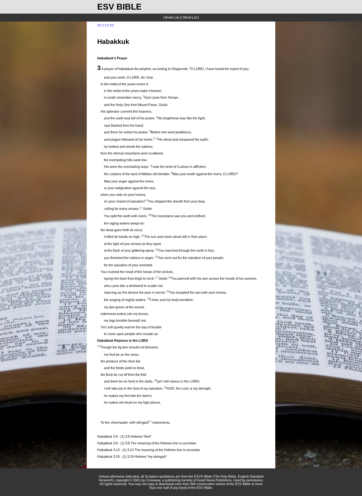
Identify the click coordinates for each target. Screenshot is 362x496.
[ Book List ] (172, 17)
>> (112, 25)
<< (99, 25)
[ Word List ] (190, 17)
